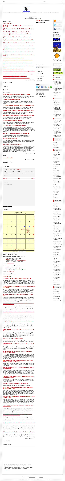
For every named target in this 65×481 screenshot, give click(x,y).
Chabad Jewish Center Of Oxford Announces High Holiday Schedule (16, 31)
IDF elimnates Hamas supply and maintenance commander (14, 125)
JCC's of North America (57, 278)
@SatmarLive (56, 293)
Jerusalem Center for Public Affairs (57, 242)
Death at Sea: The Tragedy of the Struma (57, 115)
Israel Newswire (32, 477)
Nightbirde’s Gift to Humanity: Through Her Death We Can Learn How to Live (57, 83)
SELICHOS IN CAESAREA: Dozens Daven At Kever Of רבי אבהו (15, 383)
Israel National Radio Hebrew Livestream (57, 173)
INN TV (55, 168)
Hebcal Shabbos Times (10, 271)
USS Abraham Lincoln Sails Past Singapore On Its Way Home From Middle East (19, 431)
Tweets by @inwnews (40, 64)
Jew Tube (56, 180)
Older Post (32, 178)
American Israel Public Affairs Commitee (57, 266)
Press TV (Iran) (39, 78)
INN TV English (57, 170)
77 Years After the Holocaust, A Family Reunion (58, 112)
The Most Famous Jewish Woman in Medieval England (57, 108)
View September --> (22, 249)
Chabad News (41, 12)
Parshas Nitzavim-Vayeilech (21, 260)
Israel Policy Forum (58, 264)
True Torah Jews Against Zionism (57, 231)
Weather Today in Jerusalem (58, 66)
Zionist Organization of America (58, 239)
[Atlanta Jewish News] (42, 90)
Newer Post (5, 178)
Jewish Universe (57, 144)
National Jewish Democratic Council (58, 244)
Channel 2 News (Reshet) (57, 158)
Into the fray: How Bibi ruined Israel (10, 138)
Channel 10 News (57, 152)
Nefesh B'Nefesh (57, 249)
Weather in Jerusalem (57, 64)
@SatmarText (57, 298)
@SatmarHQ (56, 291)
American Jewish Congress (57, 262)
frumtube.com (57, 159)
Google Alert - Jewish (8, 23)
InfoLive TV (56, 166)
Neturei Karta (56, 228)
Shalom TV (56, 194)
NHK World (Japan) (40, 76)
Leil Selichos (8, 259)
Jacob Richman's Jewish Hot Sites (57, 214)
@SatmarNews (57, 296)
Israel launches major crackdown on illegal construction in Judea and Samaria (18, 110)
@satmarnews (57, 294)
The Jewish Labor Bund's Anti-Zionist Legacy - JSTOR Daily (15, 76)
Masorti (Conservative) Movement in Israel (58, 226)
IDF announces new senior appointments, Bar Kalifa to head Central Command (18, 105)
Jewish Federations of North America (58, 281)
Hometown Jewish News (52, 12)
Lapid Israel (56, 254)
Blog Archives (46, 20)
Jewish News (23, 12)
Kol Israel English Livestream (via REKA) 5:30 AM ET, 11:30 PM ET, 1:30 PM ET (58, 188)
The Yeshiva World (7, 276)
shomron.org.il (57, 284)
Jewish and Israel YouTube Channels (57, 182)
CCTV (38, 69)
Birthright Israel (57, 250)
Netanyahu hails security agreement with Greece (12, 144)
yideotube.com (57, 197)
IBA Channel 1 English (57, 165)
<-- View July (14, 249)
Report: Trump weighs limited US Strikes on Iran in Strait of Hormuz (16, 94)
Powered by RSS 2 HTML (30, 80)
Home (4, 1)
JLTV (55, 184)
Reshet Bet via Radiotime (57, 192)
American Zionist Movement (57, 236)
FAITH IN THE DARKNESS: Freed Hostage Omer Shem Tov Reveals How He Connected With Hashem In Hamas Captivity (17, 415)
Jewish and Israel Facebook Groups (57, 209)
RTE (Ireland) (39, 80)
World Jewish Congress (56, 259)
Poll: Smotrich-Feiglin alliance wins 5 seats (11, 99)
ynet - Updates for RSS (8, 157)
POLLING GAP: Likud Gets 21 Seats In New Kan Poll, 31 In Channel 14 (17, 278)
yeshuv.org (56, 282)
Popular (37, 20)
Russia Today (39, 81)
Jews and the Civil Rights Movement (57, 136)
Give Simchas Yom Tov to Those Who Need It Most (13, 338)
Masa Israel (56, 252)
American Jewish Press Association (57, 270)
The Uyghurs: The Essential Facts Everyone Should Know (57, 132)
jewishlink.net (56, 147)
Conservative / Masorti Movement (57, 223)
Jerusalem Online (57, 178)
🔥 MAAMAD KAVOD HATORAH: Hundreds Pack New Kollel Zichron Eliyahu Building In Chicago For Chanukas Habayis (18, 361)
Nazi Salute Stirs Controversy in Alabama (57, 128)
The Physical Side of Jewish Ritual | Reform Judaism (13, 57)
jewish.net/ (56, 145)
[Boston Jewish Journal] (42, 93)
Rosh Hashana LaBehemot (28, 229)
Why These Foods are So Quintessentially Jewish (57, 104)
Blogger (41, 477)
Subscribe (58, 21)
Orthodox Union (57, 218)
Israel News (15, 12)
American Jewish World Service (57, 273)
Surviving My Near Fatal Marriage (57, 95)
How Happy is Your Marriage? (57, 86)
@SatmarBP (56, 289)
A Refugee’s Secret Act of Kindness (58, 125)
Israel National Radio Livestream (57, 176)
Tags (42, 20)
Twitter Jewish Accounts (57, 203)
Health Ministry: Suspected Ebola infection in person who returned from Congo (18, 115)
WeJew (55, 196)
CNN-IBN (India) (40, 73)
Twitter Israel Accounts (56, 206)
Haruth (55, 142)
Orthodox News (32, 12)
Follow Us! (58, 24)
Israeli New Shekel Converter (57, 70)
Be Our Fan (58, 28)
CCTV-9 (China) (39, 71)
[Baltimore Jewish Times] (42, 91)
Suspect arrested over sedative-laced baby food (12, 120)
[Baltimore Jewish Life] (42, 92)
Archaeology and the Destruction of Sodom (58, 89)
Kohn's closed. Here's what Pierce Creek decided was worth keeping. (16, 78)
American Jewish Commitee (57, 275)
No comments (18, 169)
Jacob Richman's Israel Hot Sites (57, 211)
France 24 (38, 75)
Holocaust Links (57, 216)
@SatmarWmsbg (57, 300)
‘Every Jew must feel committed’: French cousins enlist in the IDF (16, 133)
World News (7, 12)
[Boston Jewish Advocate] (42, 94)
